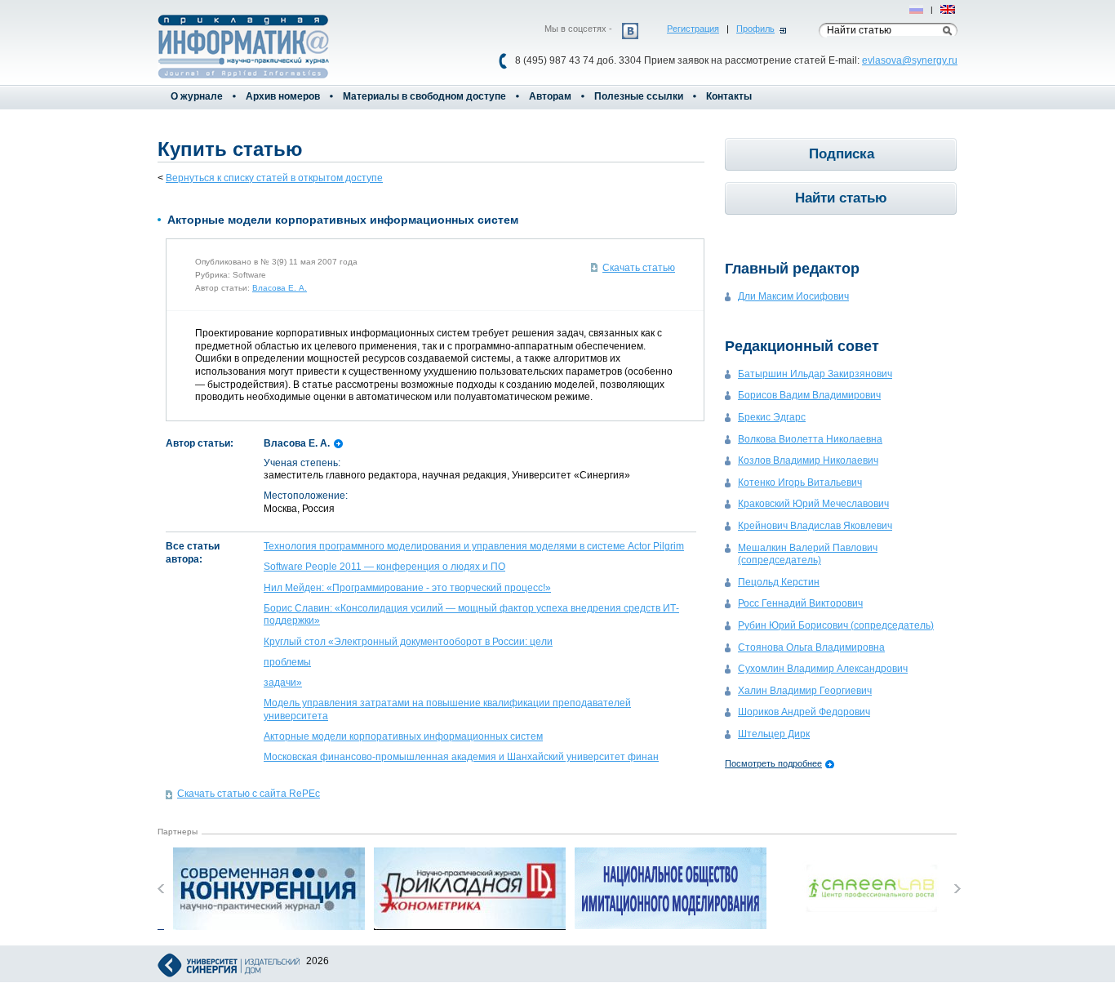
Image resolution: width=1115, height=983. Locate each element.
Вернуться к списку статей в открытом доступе (274, 178)
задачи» (283, 682)
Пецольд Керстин (779, 582)
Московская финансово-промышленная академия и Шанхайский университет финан (461, 757)
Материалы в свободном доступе (424, 96)
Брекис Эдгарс (772, 417)
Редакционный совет (802, 346)
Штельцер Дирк (774, 734)
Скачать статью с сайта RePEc (248, 793)
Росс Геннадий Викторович (800, 603)
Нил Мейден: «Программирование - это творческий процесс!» (407, 588)
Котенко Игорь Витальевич (800, 482)
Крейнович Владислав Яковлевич (815, 526)
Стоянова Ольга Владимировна (811, 647)
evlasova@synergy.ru (909, 60)
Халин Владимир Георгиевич (805, 690)
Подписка (841, 154)
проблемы (287, 662)
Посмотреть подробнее (773, 763)
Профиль (755, 28)
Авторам (550, 96)
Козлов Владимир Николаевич (808, 460)
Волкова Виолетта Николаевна (810, 439)
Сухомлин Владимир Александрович (823, 668)
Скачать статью (638, 268)
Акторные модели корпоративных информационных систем (403, 736)
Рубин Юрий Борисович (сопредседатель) (836, 625)
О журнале (197, 96)
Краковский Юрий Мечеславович (813, 503)
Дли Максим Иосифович (793, 296)
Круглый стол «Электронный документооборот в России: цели (408, 641)
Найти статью (841, 198)
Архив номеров (283, 96)
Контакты (729, 96)
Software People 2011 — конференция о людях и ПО (384, 566)
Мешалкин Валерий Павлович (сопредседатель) (807, 554)
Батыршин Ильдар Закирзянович (815, 374)
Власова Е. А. (279, 287)
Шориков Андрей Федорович (804, 712)
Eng (948, 9)
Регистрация (693, 28)
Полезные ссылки (638, 96)
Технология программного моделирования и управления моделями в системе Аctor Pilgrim (474, 546)
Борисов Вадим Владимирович (809, 395)
